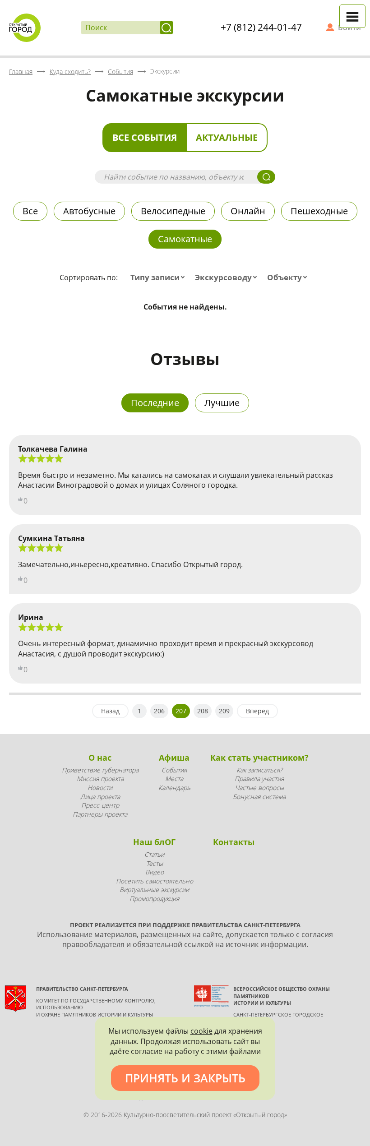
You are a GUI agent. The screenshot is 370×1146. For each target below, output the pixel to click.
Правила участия (259, 778)
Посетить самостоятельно (154, 881)
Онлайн (248, 211)
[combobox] (159, 277)
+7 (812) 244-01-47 (261, 27)
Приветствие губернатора (100, 770)
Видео (154, 872)
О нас (99, 757)
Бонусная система (259, 796)
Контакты (233, 841)
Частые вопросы (259, 787)
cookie (201, 1031)
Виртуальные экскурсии (154, 889)
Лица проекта (100, 796)
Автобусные (89, 211)
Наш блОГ (154, 841)
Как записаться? (259, 770)
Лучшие (222, 403)
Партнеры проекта (100, 814)
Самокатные (185, 239)
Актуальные (227, 137)
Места (174, 778)
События (174, 770)
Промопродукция (154, 898)
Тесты (154, 863)
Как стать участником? (259, 757)
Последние (155, 403)
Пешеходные (319, 211)
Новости (100, 787)
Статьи (154, 854)
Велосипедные (173, 211)
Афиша (174, 757)
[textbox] (159, 277)
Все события (144, 137)
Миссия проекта (100, 778)
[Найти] (166, 27)
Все (30, 211)
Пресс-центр (100, 805)
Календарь (174, 787)
